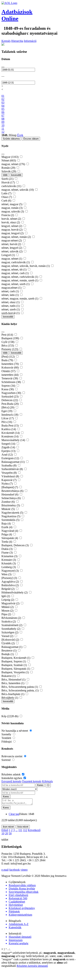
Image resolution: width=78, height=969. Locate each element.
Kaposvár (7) (9, 480)
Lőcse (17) (8, 418)
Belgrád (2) (8, 588)
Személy (6, 734)
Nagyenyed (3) (10, 570)
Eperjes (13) (8, 450)
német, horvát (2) (11, 244)
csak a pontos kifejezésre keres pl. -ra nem (38, 959)
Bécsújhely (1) (10, 697)
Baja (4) (6, 523)
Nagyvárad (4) (10, 530)
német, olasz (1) (10, 302)
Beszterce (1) (9, 650)
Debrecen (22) (10, 400)
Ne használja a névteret (15, 730)
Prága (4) (7, 534)
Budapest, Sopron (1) (14, 661)
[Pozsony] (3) (9, 577)
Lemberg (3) (9, 567)
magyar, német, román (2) (16, 236)
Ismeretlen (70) (10, 363)
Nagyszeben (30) (11, 392)
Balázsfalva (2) (10, 585)
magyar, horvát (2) (12, 229)
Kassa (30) (8, 389)
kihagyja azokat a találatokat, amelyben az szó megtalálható (38, 962)
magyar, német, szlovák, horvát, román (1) (25, 265)
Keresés (6, 40)
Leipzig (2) (8, 599)
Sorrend (6, 759)
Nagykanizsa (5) (11, 516)
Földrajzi (6, 741)
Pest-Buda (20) (10, 403)
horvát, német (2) (11, 218)
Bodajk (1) (8, 654)
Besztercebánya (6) (12, 490)
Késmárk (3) (9, 563)
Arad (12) (7, 454)
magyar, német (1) (12, 258)
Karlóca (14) (9, 429)
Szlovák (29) (9, 171)
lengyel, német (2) (12, 226)
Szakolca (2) (9, 621)
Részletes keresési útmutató (32, 965)
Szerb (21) (7, 178)
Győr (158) (8, 341)
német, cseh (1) (10, 291)
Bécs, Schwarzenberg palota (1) (20, 686)
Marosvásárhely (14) (13, 440)
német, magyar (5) (12, 204)
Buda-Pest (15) (10, 425)
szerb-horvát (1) (10, 313)
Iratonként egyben (12, 778)
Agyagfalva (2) (10, 581)
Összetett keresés (31, 781)
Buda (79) (7, 360)
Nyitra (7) (7, 483)
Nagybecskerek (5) (12, 512)
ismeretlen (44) (10, 374)
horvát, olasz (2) (11, 222)
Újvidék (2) (8, 643)
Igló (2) (6, 596)
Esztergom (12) (10, 458)
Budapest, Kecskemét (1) (16, 657)
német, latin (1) (10, 294)
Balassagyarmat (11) (13, 461)
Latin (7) (6, 193)
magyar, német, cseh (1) (15, 273)
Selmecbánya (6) (11, 498)
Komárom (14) (10, 436)
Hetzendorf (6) (10, 494)
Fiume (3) (7, 552)
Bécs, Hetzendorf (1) (13, 679)
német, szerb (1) (10, 309)
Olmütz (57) (8, 371)
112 (25, 830)
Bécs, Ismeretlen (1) (13, 683)
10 (2, 833)
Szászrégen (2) (10, 632)
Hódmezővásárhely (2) (14, 592)
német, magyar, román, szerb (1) (20, 298)
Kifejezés (47, 781)
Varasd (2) (7, 636)
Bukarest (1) (8, 675)
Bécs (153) (8, 345)
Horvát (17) (8, 182)
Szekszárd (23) (10, 396)
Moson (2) (7, 610)
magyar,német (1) (11, 287)
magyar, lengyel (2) (12, 233)
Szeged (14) (8, 443)
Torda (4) (7, 541)
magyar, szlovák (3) (13, 211)
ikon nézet (8, 826)
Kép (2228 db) (10, 716)
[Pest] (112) (8, 356)
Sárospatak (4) (10, 538)
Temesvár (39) (10, 378)
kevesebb (16, 175)
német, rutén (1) (10, 305)
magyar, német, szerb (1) (15, 284)
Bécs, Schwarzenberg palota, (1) (20, 690)
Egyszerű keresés (11, 781)
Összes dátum (31, 138)
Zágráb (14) (8, 447)
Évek (20, 135)
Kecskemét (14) (10, 432)
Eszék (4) (7, 527)
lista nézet (22, 826)
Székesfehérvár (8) (12, 469)
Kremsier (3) (9, 559)
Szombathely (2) (11, 628)
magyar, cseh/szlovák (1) (15, 262)
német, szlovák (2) (12, 251)
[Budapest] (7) (10, 487)
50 (10, 833)
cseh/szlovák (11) (11, 186)
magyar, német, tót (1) (14, 269)
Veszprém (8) (9, 472)
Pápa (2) (6, 614)
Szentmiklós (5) (10, 519)
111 (20, 830)
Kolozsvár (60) (10, 367)
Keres (40, 785)
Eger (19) (7, 411)
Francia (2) (8, 215)
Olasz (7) (7, 196)
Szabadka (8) (9, 465)
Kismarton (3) (9, 556)
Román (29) (8, 167)
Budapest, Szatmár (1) (14, 665)
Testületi (6, 737)
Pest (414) (7, 334)
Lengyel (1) (8, 255)
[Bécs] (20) (8, 407)
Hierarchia (17, 40)
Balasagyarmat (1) (12, 646)
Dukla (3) (7, 548)
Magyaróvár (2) (10, 603)
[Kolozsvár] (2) (10, 639)
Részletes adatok (11, 774)
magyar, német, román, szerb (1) (20, 280)
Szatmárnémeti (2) (12, 625)
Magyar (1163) (10, 156)
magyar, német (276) (13, 164)
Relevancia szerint (12, 756)
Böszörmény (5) (11, 505)
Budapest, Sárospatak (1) (16, 668)
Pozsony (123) (10, 349)
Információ (30, 40)
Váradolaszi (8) (10, 476)
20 (6, 833)
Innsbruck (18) (10, 414)
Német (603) (9, 160)
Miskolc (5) (8, 509)
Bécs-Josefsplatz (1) (13, 694)
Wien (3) (6, 574)
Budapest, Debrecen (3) (15, 545)
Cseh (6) (6, 200)
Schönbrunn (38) (11, 382)
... (16, 830)
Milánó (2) (7, 607)
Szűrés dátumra (11, 138)
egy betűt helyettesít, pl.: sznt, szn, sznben (44, 956)
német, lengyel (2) (12, 247)
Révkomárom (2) (11, 617)
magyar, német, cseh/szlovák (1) (20, 276)
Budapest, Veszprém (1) (15, 672)
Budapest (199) (10, 338)
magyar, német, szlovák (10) (17, 189)
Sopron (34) (8, 385)
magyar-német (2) (11, 240)
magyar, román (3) (12, 207)
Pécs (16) (7, 421)
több (5, 175)
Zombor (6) (8, 501)
